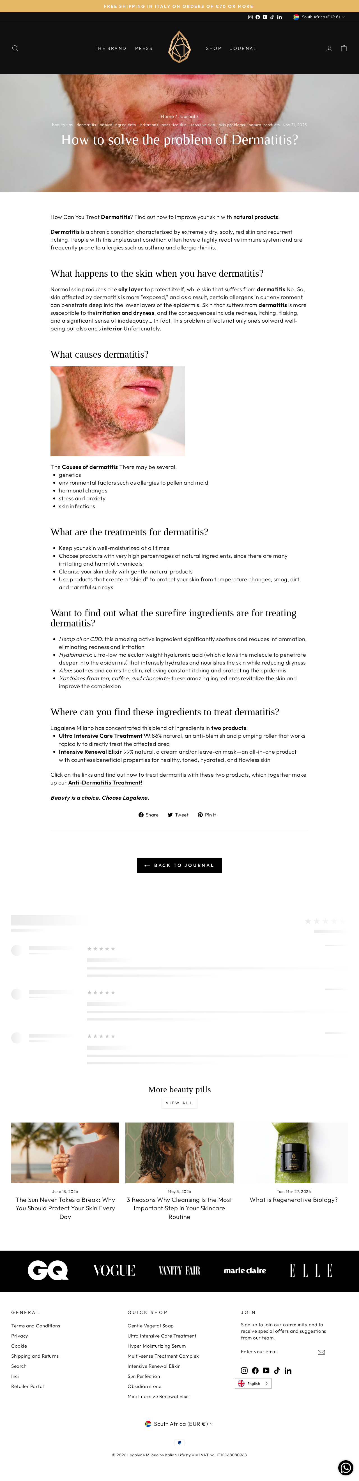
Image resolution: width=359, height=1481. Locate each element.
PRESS (144, 48)
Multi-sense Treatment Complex (163, 1356)
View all (179, 1102)
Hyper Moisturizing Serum (157, 1346)
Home (167, 116)
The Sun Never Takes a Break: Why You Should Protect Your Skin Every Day (65, 1208)
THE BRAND (111, 48)
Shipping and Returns (35, 1356)
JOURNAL (243, 48)
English (253, 1383)
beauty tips (62, 124)
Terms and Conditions (35, 1326)
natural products (264, 124)
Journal (186, 116)
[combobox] (253, 1383)
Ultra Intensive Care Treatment (162, 1336)
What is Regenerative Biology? (294, 1200)
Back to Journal (183, 865)
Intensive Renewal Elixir (154, 1366)
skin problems (232, 124)
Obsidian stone (144, 1386)
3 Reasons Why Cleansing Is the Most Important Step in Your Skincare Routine (179, 1208)
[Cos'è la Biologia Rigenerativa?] (294, 1153)
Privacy (19, 1336)
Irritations (149, 124)
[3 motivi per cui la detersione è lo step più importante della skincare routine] (179, 1153)
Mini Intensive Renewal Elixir (159, 1396)
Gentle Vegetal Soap (151, 1326)
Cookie (19, 1346)
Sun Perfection (144, 1376)
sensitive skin (174, 124)
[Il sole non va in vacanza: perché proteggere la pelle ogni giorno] (65, 1153)
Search (18, 1366)
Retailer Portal (27, 1386)
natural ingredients (118, 124)
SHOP (214, 48)
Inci (15, 1376)
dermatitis (86, 124)
